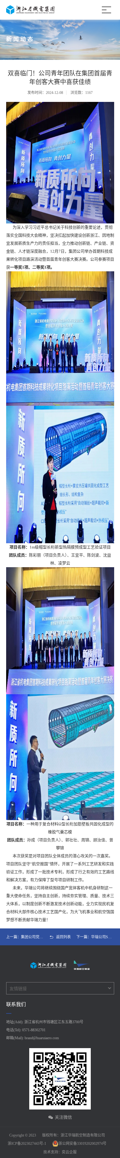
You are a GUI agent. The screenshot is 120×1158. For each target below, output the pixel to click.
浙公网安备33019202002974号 (82, 1143)
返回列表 (63, 937)
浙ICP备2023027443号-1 (27, 1143)
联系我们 (16, 1004)
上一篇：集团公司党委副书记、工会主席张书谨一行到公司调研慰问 (25, 937)
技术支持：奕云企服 (60, 1152)
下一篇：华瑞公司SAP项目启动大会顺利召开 (95, 937)
